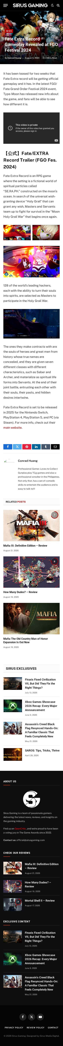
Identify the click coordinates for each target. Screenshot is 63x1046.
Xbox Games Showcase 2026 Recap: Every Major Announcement (41, 706)
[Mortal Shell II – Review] (12, 904)
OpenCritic (20, 828)
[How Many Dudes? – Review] (31, 572)
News (9, 31)
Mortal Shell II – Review (40, 900)
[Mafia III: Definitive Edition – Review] (31, 525)
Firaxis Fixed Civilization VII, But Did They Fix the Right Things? (40, 683)
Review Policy (36, 1028)
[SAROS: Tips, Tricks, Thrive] (13, 754)
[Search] (58, 5)
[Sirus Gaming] (30, 5)
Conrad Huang (14, 58)
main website (12, 427)
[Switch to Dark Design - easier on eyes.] (52, 5)
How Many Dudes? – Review (20, 592)
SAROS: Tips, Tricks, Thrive (42, 750)
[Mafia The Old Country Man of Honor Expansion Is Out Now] (31, 618)
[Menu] (5, 5)
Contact (53, 1028)
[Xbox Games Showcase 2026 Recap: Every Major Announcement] (13, 705)
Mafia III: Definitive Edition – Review (25, 545)
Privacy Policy (14, 1028)
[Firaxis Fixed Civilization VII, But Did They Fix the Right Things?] (13, 683)
